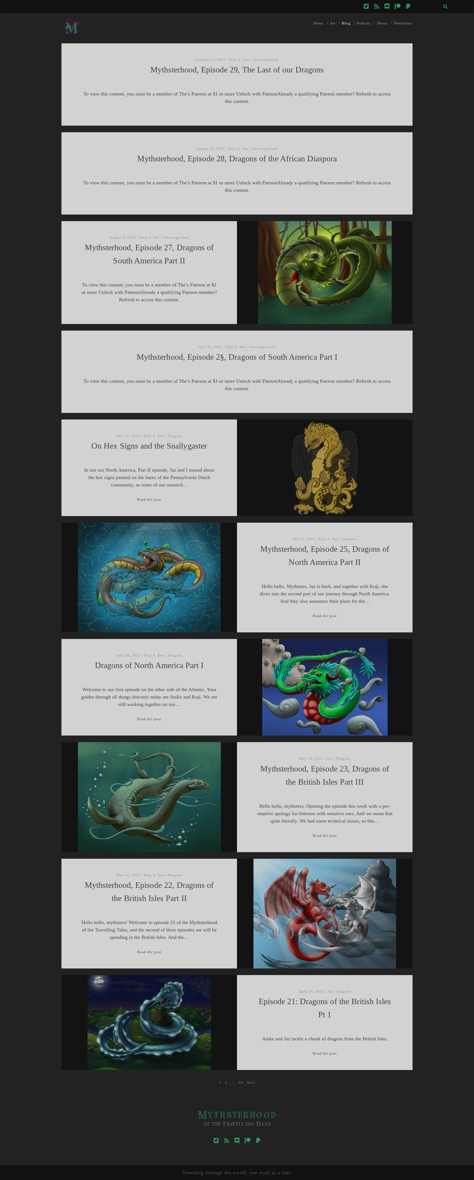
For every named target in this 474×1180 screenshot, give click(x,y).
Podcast (363, 23)
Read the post (149, 499)
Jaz (329, 758)
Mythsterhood (237, 1115)
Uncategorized (266, 60)
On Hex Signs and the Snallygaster (149, 445)
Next (251, 1082)
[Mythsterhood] (72, 36)
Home (318, 23)
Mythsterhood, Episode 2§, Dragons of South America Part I (237, 356)
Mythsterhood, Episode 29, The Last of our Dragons (236, 69)
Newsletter (403, 23)
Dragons (175, 436)
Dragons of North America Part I (149, 665)
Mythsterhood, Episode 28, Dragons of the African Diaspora (237, 158)
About (382, 23)
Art (332, 23)
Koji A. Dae (239, 60)
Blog (346, 23)
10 (241, 1082)
